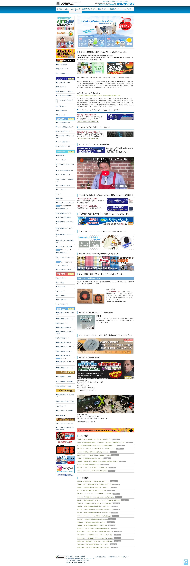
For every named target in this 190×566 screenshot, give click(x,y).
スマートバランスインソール (65, 423)
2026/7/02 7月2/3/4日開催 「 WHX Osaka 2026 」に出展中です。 (93, 481)
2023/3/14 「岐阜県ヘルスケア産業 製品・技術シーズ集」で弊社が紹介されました (97, 461)
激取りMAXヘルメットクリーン (65, 347)
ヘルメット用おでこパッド (64, 142)
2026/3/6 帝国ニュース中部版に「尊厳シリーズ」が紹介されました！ (94, 439)
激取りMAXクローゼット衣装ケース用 (65, 332)
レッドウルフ (128, 9)
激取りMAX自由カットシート (65, 351)
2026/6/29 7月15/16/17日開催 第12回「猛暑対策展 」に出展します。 (94, 484)
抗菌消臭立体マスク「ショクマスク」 (65, 229)
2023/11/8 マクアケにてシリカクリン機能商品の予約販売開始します (94, 516)
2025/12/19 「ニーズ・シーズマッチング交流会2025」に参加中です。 (94, 494)
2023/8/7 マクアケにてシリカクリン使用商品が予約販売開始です (93, 528)
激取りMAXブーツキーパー (64, 342)
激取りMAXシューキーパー (64, 327)
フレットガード (61, 406)
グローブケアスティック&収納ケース (65, 180)
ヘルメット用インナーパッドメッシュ (65, 136)
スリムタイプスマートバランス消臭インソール (65, 428)
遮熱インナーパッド (62, 69)
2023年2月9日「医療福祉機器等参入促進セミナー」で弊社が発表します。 (95, 541)
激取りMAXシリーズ (88, 9)
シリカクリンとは (62, 9)
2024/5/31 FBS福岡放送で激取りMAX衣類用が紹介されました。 (93, 452)
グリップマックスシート (63, 82)
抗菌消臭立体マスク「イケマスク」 (65, 222)
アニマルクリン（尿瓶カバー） (65, 95)
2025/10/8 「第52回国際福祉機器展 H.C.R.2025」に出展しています (94, 506)
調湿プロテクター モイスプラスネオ (65, 395)
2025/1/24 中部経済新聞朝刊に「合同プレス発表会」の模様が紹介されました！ (97, 445)
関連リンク (126, 557)
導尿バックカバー (62, 87)
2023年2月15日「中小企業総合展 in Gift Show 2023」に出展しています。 (95, 535)
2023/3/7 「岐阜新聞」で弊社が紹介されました (89, 464)
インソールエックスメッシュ (65, 269)
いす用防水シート (62, 106)
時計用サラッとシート (63, 253)
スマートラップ (61, 160)
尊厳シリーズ (101, 9)
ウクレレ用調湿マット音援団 (65, 381)
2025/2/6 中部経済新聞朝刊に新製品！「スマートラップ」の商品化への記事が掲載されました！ (101, 442)
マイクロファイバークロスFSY (65, 410)
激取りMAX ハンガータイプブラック (65, 313)
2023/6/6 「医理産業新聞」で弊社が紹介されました (90, 458)
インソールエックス (62, 265)
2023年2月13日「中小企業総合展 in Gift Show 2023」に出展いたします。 (95, 538)
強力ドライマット (62, 295)
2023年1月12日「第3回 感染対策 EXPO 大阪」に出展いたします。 (93, 547)
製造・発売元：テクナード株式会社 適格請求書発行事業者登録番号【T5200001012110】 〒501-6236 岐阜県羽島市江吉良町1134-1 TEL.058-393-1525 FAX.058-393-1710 (80, 559)
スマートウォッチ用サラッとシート (65, 258)
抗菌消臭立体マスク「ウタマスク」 (65, 235)
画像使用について (114, 557)
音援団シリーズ (114, 9)
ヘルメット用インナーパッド (65, 131)
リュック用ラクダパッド (63, 185)
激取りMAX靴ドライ (62, 323)
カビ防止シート (61, 155)
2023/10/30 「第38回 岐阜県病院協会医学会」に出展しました (92, 519)
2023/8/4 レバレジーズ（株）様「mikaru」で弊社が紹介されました (94, 455)
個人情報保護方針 (101, 557)
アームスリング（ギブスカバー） (64, 101)
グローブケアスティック (63, 175)
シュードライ (60, 282)
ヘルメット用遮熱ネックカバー (65, 127)
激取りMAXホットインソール (65, 367)
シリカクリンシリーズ (75, 10)
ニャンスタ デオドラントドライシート (65, 165)
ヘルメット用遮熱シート (63, 122)
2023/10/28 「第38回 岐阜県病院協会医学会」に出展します (92, 522)
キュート (59, 194)
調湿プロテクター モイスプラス (65, 401)
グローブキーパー (62, 299)
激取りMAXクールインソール (65, 318)
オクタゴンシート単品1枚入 (64, 247)
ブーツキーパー (61, 291)
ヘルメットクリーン (62, 304)
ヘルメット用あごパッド (63, 146)
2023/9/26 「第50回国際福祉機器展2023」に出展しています (92, 525)
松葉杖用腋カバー (62, 110)
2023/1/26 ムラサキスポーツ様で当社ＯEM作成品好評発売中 (92, 471)
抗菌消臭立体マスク (62, 208)
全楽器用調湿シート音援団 (64, 386)
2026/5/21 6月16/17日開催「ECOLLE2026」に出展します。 (92, 490)
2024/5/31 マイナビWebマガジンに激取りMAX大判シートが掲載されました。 (96, 449)
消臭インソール (61, 286)
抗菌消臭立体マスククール (64, 213)
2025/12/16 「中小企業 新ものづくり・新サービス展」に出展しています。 (95, 497)
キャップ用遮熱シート (63, 73)
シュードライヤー (62, 189)
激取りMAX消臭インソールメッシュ (65, 362)
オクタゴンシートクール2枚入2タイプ (65, 241)
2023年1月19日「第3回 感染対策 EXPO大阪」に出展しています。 (93, 544)
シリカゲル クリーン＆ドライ (65, 202)
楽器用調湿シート (62, 415)
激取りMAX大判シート (63, 338)
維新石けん (60, 198)
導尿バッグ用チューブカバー (65, 91)
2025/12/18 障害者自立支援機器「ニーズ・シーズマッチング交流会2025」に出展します (99, 500)
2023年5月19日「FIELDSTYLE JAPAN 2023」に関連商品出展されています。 (95, 531)
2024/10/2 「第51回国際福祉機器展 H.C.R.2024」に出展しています (94, 512)
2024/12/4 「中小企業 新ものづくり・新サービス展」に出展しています (95, 509)
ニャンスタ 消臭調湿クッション (65, 170)
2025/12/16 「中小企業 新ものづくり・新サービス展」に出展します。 (94, 503)
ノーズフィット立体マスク (64, 217)
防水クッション (61, 115)
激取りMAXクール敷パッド (64, 355)
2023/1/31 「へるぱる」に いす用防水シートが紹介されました (92, 467)
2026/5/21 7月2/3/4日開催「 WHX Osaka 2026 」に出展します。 (93, 487)
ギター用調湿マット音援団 (64, 376)
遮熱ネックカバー (62, 64)
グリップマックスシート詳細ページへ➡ (88, 121)
